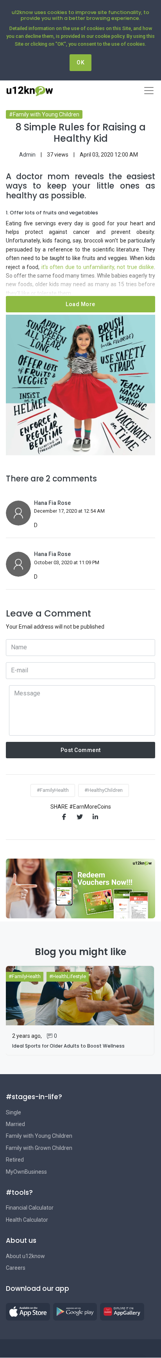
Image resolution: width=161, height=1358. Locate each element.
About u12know (25, 1256)
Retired (15, 1160)
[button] (28, 1312)
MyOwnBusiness (26, 1172)
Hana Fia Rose (52, 503)
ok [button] (80, 62)
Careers (15, 1268)
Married (15, 1124)
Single (13, 1112)
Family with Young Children (39, 1136)
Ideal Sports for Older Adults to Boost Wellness (68, 1046)
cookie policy (109, 36)
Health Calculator (27, 1220)
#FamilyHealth (53, 790)
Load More (80, 304)
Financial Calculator (30, 1208)
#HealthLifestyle (67, 976)
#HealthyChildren (103, 790)
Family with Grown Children (39, 1148)
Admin (27, 154)
